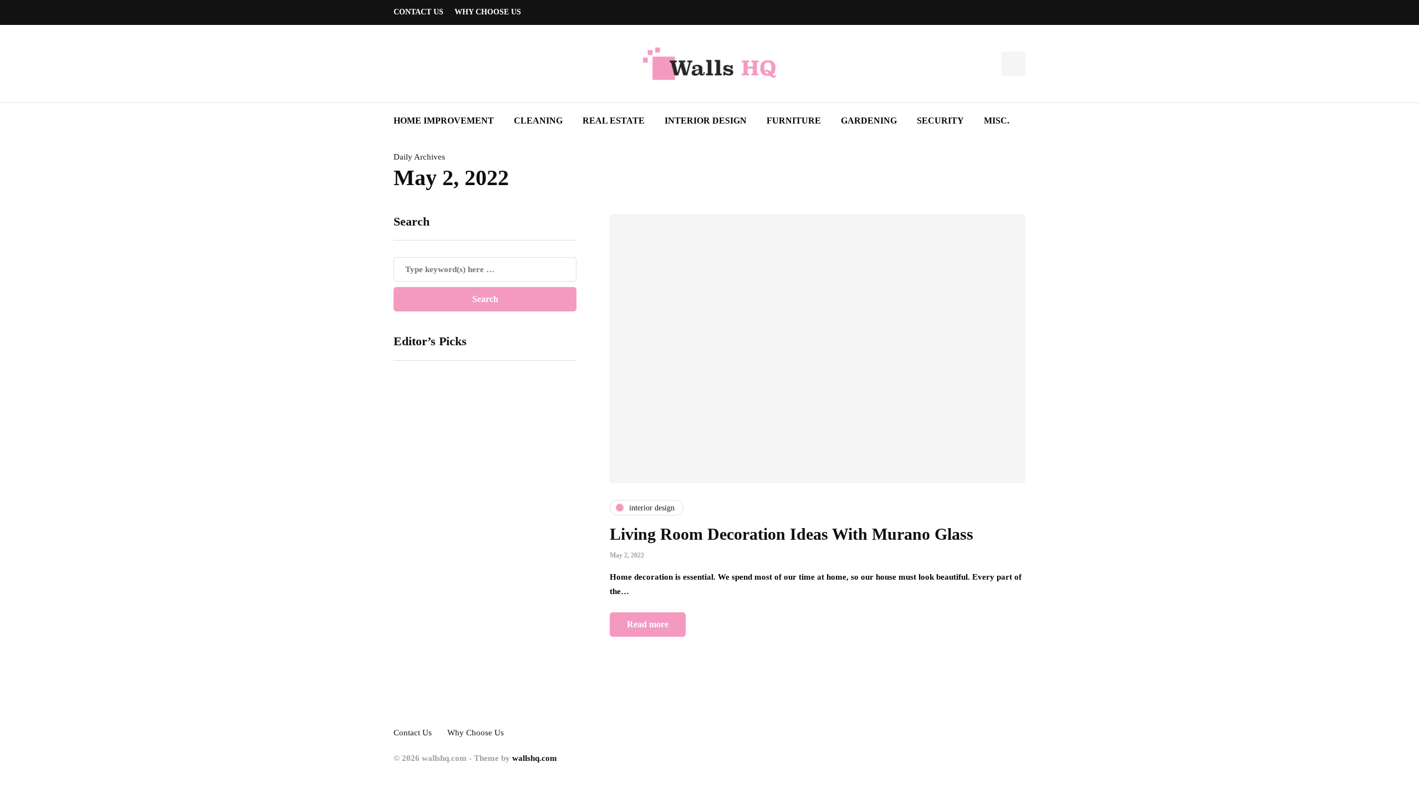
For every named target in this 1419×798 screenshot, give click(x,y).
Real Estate (614, 120)
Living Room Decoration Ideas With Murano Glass (791, 534)
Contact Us (418, 12)
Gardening (869, 120)
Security (940, 120)
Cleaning (538, 120)
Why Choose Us (488, 12)
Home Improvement (444, 120)
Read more (647, 624)
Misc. (996, 120)
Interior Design (706, 120)
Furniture (794, 120)
